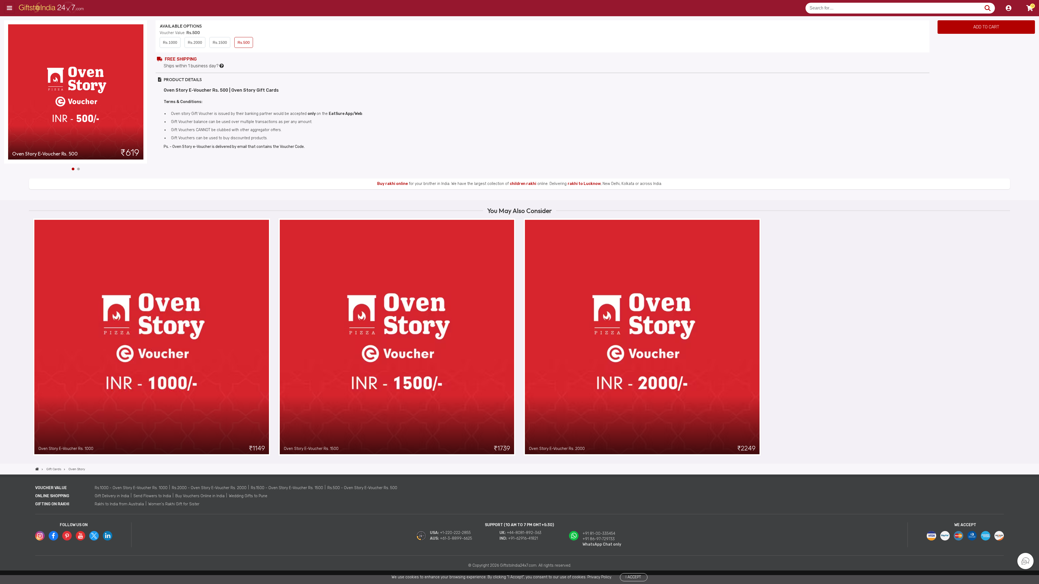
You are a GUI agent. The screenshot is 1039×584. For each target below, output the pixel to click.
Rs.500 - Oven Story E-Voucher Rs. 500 (362, 488)
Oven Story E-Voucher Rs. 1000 (65, 448)
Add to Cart (986, 26)
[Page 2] (78, 169)
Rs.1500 (220, 42)
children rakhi (523, 183)
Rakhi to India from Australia (119, 504)
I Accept (633, 577)
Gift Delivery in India (112, 496)
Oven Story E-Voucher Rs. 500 (45, 154)
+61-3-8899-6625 (456, 538)
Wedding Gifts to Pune (248, 496)
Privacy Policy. (599, 577)
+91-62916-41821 (523, 538)
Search (987, 8)
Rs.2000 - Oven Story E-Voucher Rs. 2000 (209, 488)
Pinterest (67, 535)
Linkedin (107, 535)
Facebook (53, 535)
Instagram (40, 535)
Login (1008, 8)
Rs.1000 (170, 42)
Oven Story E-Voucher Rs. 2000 (557, 448)
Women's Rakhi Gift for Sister (173, 504)
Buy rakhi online (392, 183)
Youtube (80, 535)
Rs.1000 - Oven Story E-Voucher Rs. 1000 (131, 488)
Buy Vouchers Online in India (200, 496)
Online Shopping (52, 496)
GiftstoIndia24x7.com (52, 8)
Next (143, 92)
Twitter (94, 535)
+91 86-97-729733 (599, 539)
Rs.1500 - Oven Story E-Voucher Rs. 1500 (287, 488)
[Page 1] (73, 169)
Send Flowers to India (152, 496)
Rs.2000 (195, 42)
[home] (37, 469)
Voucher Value (51, 488)
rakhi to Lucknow (584, 183)
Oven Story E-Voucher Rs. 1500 (311, 448)
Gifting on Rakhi (52, 504)
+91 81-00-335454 (599, 533)
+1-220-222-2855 (455, 532)
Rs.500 (244, 42)
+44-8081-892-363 (524, 532)
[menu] (9, 8)
